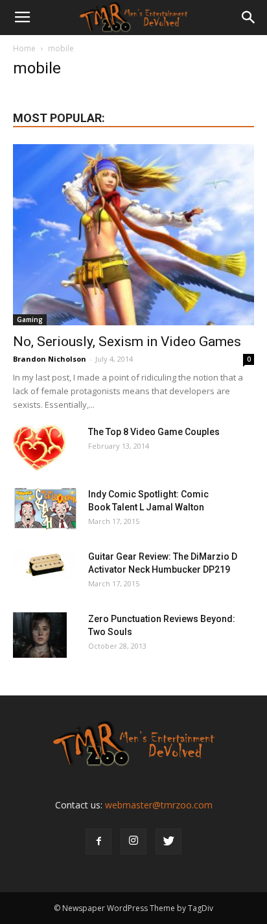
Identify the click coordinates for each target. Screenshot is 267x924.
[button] (249, 17)
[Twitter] (168, 842)
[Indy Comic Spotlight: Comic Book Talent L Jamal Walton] (45, 509)
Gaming (30, 319)
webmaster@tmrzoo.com (159, 805)
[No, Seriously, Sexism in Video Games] (133, 234)
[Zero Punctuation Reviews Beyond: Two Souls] (40, 635)
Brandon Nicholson (49, 359)
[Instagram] (133, 842)
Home (24, 48)
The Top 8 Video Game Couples (154, 432)
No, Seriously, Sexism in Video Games (127, 341)
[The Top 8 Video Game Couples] (39, 448)
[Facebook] (98, 842)
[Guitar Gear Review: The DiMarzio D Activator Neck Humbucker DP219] (45, 566)
